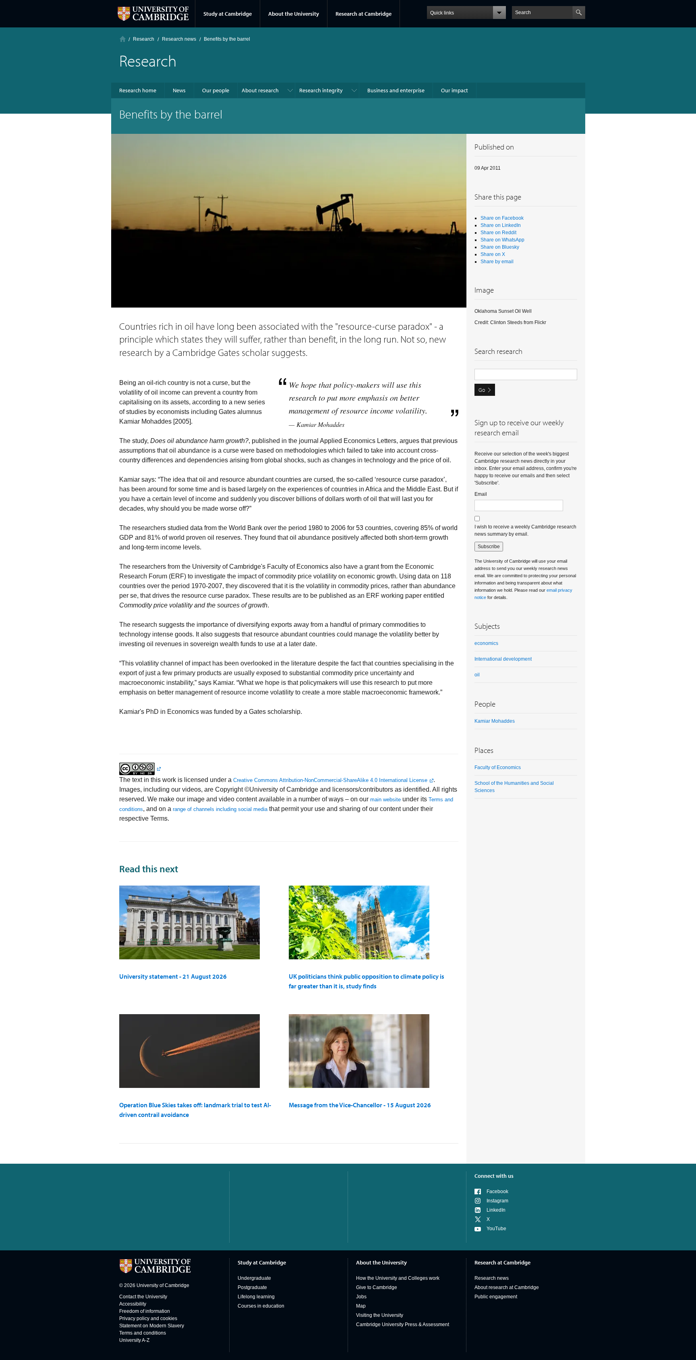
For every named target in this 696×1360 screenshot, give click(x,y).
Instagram (497, 1201)
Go (481, 389)
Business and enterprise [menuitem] (396, 90)
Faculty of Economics (497, 767)
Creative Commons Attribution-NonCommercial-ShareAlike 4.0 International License (330, 780)
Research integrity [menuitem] (321, 90)
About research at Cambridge (506, 1287)
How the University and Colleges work (397, 1278)
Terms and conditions (142, 1333)
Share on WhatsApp (502, 240)
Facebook (497, 1191)
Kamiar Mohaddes (494, 721)
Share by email (497, 261)
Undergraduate (254, 1278)
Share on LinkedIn (501, 225)
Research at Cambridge (364, 13)
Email (480, 494)
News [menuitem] (179, 90)
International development (503, 659)
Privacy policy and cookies (148, 1318)
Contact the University (143, 1297)
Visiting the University (379, 1315)
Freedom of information (144, 1311)
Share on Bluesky (500, 247)
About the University (293, 13)
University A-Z (134, 1340)
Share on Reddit (498, 232)
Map (361, 1306)
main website (385, 799)
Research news (491, 1278)
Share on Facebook (502, 218)
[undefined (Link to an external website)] (140, 768)
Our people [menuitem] (215, 90)
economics (486, 643)
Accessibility (132, 1304)
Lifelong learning (256, 1297)
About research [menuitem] (260, 90)
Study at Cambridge (227, 13)
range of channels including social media (220, 809)
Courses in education (261, 1306)
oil (477, 675)
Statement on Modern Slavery (151, 1326)
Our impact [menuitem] (454, 90)
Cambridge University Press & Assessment (402, 1324)
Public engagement (495, 1297)
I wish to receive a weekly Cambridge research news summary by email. (525, 530)
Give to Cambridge (376, 1287)
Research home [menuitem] (137, 90)
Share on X (493, 254)
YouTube (496, 1228)
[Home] (122, 38)
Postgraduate (252, 1287)
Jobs (361, 1297)
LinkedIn (496, 1210)
